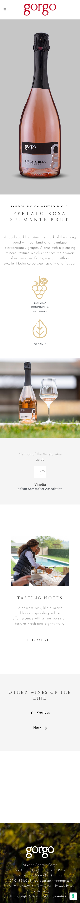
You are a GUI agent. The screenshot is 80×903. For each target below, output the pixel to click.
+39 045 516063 (19, 880)
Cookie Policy (40, 891)
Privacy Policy (64, 886)
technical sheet (40, 640)
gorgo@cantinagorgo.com (53, 880)
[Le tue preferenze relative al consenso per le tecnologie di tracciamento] (73, 896)
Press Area (44, 886)
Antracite (63, 896)
